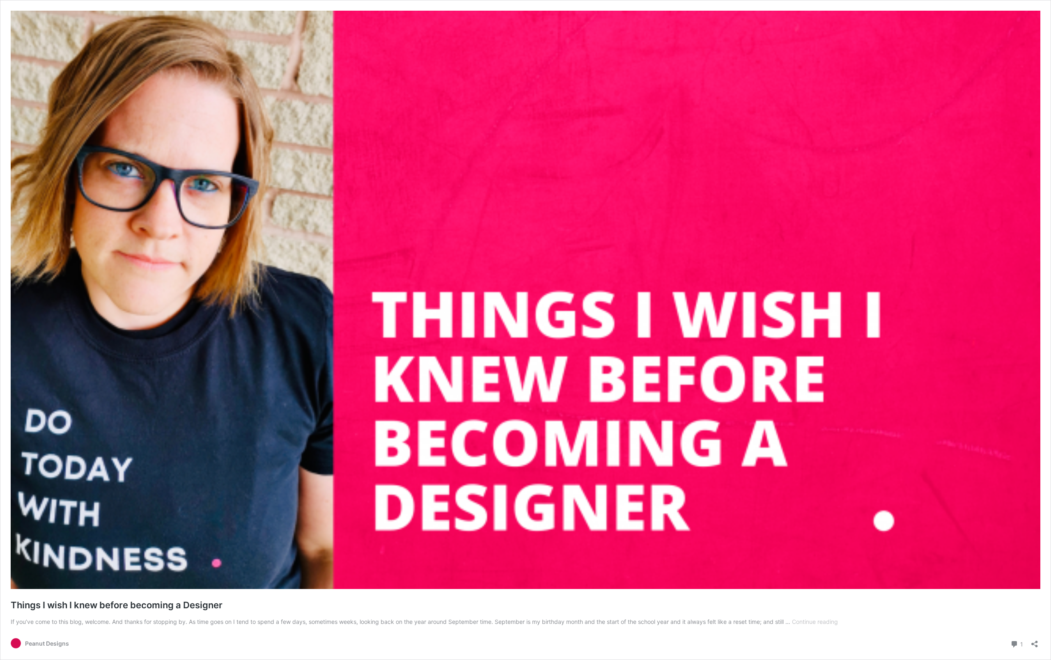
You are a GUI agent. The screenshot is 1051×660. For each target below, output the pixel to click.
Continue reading (815, 621)
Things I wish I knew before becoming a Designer (117, 605)
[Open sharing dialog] (1034, 641)
